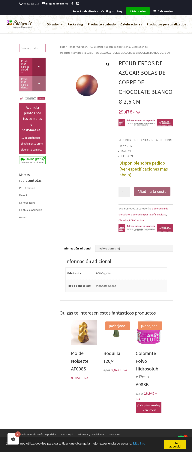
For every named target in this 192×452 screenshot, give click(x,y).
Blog (119, 11)
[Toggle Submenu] (39, 67)
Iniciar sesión (138, 11)
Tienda (71, 46)
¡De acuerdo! (175, 444)
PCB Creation (96, 46)
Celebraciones (131, 24)
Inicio (62, 46)
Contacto (114, 434)
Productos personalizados (166, 24)
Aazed (22, 217)
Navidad (77, 52)
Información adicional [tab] (77, 248)
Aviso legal (67, 434)
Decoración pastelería (118, 46)
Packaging (75, 24)
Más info (139, 443)
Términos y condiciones (91, 434)
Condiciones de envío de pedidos (37, 434)
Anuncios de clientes (85, 11)
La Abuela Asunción (30, 210)
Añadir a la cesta (152, 191)
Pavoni (23, 195)
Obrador (52, 24)
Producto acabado (102, 24)
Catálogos (107, 11)
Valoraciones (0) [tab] (109, 248)
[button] (107, 64)
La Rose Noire (27, 202)
